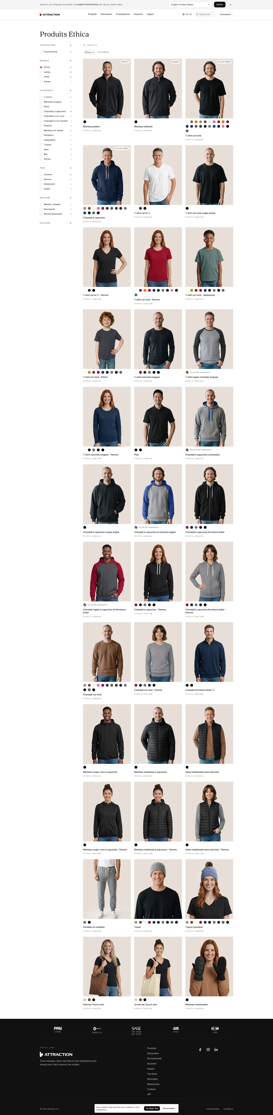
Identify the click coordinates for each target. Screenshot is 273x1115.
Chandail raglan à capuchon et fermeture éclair (104, 611)
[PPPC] (97, 1029)
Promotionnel (123, 14)
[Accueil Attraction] (50, 14)
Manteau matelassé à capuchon (150, 772)
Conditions (228, 1109)
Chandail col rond (92, 694)
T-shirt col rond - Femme (147, 299)
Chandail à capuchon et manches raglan (155, 532)
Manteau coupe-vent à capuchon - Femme (105, 849)
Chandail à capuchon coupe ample (101, 532)
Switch (219, 4)
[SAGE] (136, 1028)
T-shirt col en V (142, 213)
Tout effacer (103, 52)
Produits (92, 14)
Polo (136, 454)
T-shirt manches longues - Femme (100, 454)
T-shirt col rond (193, 135)
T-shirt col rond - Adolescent (200, 295)
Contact (151, 1089)
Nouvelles (152, 1078)
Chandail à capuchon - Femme (150, 609)
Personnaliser (169, 1108)
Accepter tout (152, 1108)
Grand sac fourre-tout (145, 1004)
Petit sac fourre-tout (93, 1004)
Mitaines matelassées (196, 1004)
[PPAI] (58, 1028)
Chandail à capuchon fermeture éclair (205, 532)
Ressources (153, 1084)
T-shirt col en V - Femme (95, 295)
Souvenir (138, 14)
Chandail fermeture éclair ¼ (199, 690)
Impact (150, 14)
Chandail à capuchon (94, 217)
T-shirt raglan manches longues (201, 377)
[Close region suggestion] (230, 4)
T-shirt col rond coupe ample (200, 213)
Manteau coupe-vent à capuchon (100, 772)
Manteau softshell (143, 126)
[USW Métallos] (215, 1029)
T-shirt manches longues (147, 377)
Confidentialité (212, 1109)
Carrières (152, 1073)
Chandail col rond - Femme (148, 690)
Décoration (106, 14)
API (149, 1094)
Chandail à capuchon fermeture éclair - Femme (205, 611)
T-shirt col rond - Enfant (95, 377)
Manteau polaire (91, 126)
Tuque (137, 927)
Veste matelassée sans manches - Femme (207, 849)
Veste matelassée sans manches (202, 772)
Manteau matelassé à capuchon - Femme (155, 849)
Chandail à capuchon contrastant (202, 454)
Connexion (225, 14)
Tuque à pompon (194, 927)
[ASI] (176, 1028)
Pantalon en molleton (94, 927)
